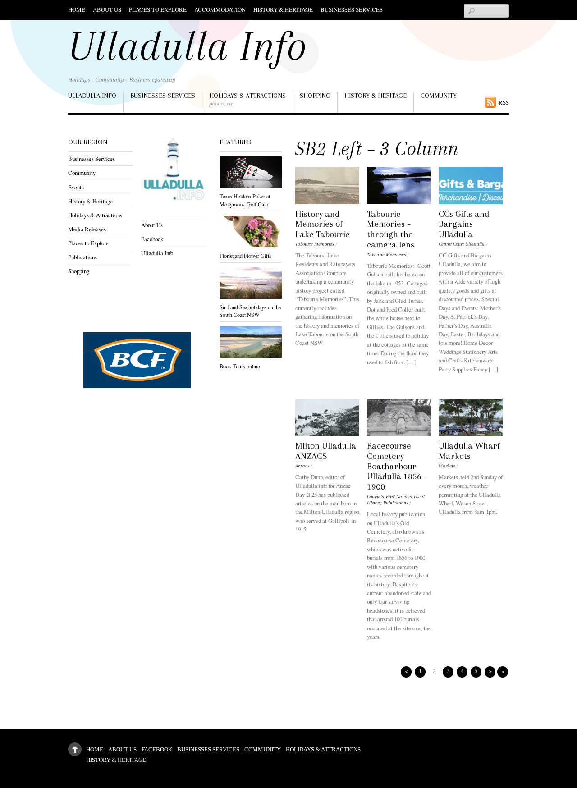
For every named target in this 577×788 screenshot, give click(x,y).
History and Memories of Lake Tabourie (322, 224)
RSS (504, 102)
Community (439, 95)
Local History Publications (396, 500)
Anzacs (302, 466)
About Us (107, 9)
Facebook (152, 239)
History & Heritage (283, 9)
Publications (82, 257)
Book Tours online (240, 366)
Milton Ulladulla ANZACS (325, 450)
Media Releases (87, 229)
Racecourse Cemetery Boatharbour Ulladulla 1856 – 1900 (397, 466)
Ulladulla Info (92, 95)
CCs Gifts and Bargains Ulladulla (464, 224)
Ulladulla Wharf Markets (469, 450)
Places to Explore (158, 9)
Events (76, 187)
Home (76, 9)
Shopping (315, 95)
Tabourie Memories (314, 244)
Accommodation (220, 9)
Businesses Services (352, 9)
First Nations (399, 496)
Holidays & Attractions (247, 99)
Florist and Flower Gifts (245, 255)
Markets (447, 466)
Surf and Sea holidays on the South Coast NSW (250, 310)
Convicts (375, 496)
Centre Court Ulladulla (462, 244)
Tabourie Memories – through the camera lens (390, 229)
